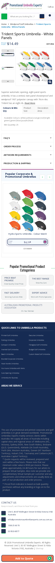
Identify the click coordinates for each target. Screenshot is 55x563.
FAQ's (7, 137)
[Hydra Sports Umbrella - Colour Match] (27, 211)
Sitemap (39, 548)
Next (8, 81)
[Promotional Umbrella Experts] (22, 6)
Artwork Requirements (17, 154)
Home (4, 24)
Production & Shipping (17, 163)
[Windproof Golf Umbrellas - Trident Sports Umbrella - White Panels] (8, 54)
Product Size (27, 109)
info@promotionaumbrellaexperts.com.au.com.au (30, 519)
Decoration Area (43, 109)
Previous (8, 50)
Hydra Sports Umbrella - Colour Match (27, 234)
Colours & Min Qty (10, 109)
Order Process (12, 146)
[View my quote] (49, 17)
